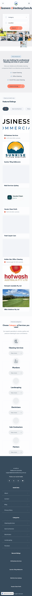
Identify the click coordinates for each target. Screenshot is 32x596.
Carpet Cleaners (9, 38)
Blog (5, 504)
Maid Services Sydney (16, 578)
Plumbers (25, 36)
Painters (24, 38)
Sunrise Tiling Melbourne (16, 569)
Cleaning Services (20, 34)
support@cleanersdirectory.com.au (16, 472)
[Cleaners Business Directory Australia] (16, 3)
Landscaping (18, 36)
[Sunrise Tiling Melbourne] (16, 566)
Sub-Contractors (8, 36)
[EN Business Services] (16, 558)
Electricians (18, 38)
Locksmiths (16, 41)
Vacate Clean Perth (16, 586)
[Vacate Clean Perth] (16, 583)
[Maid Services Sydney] (16, 575)
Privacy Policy (8, 510)
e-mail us (16, 468)
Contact (6, 499)
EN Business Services (16, 561)
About (6, 493)
